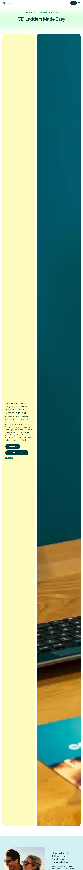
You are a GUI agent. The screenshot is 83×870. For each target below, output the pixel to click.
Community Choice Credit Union (10, 3)
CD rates (8, 457)
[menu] (79, 3)
